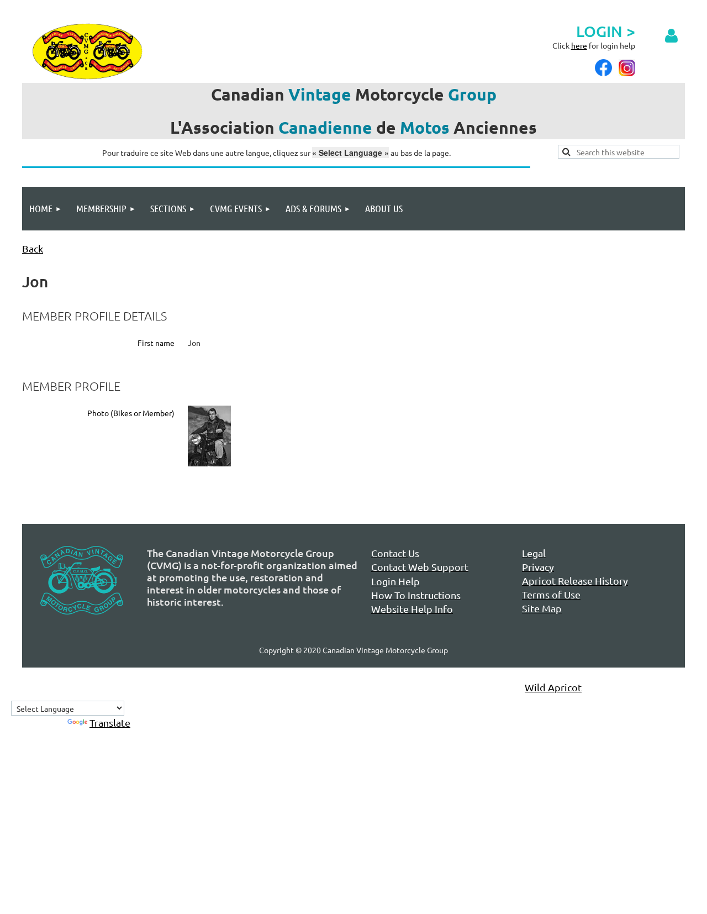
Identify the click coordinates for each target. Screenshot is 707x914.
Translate (109, 722)
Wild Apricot (553, 687)
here (579, 45)
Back (32, 248)
